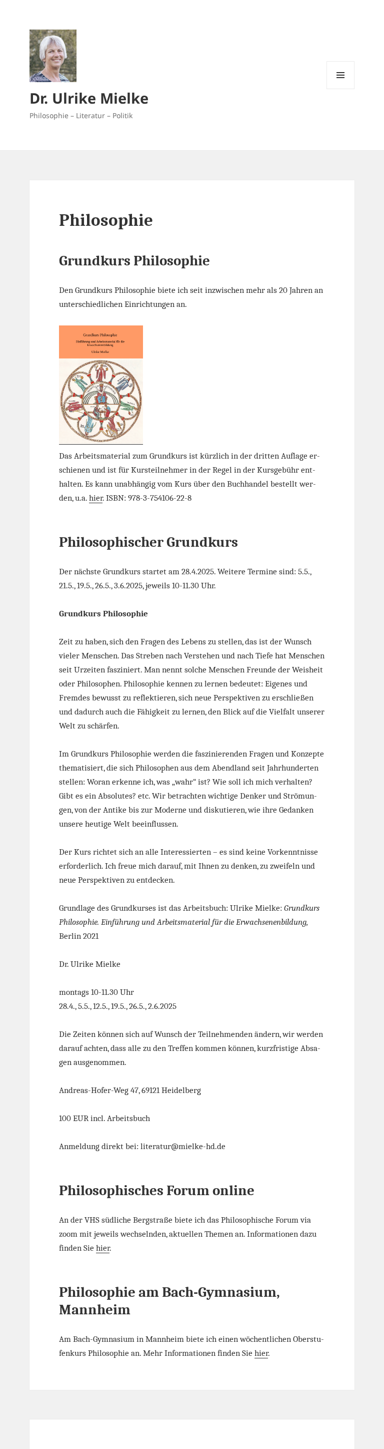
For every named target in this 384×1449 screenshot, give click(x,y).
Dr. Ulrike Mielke (89, 98)
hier (95, 498)
